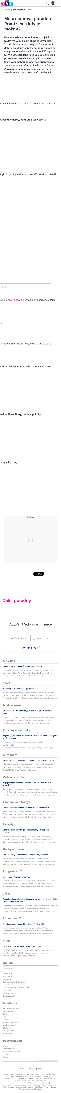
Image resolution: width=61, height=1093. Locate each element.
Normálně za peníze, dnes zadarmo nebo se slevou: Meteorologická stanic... (30, 792)
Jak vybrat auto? (9, 996)
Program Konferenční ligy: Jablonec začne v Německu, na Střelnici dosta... (30, 698)
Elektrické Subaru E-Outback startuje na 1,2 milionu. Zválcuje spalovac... (29, 764)
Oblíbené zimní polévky (13, 830)
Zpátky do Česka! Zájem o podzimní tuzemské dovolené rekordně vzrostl (29, 861)
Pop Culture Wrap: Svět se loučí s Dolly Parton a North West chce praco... (29, 881)
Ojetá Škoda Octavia (10, 993)
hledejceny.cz (8, 968)
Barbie (5, 1014)
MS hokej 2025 (9, 689)
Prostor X (7, 946)
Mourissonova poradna (13, 924)
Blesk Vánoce (9, 666)
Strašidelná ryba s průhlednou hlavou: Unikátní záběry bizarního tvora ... (29, 931)
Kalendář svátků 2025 (25, 666)
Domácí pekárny (31, 830)
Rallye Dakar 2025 (26, 761)
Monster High (8, 1011)
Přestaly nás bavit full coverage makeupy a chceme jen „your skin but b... (29, 886)
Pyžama (6, 1019)
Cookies (37, 1085)
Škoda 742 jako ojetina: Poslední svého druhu (19, 770)
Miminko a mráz (40, 736)
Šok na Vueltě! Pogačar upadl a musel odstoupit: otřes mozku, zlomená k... (30, 692)
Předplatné (29, 624)
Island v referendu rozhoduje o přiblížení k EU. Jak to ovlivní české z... (28, 817)
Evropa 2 (6, 1057)
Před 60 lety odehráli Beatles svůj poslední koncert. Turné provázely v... (28, 670)
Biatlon (20, 689)
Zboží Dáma (7, 976)
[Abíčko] (6, 6)
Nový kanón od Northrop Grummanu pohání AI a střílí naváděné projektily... (30, 795)
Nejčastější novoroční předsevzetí (17, 736)
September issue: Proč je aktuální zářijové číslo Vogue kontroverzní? (27, 883)
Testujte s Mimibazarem (11, 1008)
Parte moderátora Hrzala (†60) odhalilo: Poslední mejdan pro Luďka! (27, 720)
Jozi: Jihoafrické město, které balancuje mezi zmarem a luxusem (26, 858)
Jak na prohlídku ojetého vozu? (14, 982)
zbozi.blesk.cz (8, 979)
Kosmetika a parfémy (10, 1022)
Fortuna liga (36, 946)
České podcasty (9, 1049)
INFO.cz (40, 666)
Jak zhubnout (9, 711)
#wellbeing (18, 877)
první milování (15, 300)
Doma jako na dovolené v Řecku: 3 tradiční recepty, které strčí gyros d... (29, 842)
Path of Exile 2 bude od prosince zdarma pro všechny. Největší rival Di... (29, 933)
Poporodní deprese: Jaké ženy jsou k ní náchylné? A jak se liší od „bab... (29, 911)
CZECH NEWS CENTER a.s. (33, 1074)
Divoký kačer (23, 855)
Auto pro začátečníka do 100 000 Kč (16, 988)
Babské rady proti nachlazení (38, 899)
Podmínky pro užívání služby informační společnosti (30, 1083)
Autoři (14, 624)
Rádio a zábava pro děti (11, 1051)
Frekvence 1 (7, 1054)
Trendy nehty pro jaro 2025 (27, 711)
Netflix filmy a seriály (39, 855)
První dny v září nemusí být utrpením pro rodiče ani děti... (23, 742)
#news (27, 877)
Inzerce (46, 624)
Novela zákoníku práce (28, 808)
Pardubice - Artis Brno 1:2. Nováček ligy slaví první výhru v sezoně (27, 953)
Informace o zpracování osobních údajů (18, 1085)
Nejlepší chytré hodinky (13, 783)
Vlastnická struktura (10, 1087)
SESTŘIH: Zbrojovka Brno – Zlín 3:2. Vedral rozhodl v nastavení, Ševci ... (29, 950)
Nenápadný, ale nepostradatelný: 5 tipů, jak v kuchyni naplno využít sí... (28, 836)
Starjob (5, 1046)
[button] (58, 3)
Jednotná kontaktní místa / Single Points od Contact (37, 1087)
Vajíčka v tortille (8, 745)
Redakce (32, 1069)
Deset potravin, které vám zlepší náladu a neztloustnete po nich (26, 908)
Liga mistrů (29, 689)
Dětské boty (7, 1028)
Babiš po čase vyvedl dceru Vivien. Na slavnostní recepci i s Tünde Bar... (29, 676)
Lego (5, 1017)
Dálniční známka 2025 (45, 761)
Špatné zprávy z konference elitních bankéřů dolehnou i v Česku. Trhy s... (29, 814)
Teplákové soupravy (10, 1025)
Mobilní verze (42, 638)
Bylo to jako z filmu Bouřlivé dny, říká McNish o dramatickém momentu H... (29, 767)
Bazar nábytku (8, 1033)
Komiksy (28, 924)
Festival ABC (39, 924)
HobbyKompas (8, 985)
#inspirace (7, 877)
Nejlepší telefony (32, 783)
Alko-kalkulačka (10, 761)
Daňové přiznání (10, 808)
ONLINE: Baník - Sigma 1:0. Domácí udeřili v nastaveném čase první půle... (30, 695)
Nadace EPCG (45, 808)
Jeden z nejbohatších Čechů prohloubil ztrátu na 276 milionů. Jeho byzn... (29, 811)
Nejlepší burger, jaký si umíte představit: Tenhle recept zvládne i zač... (28, 839)
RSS (39, 1069)
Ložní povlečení (8, 1031)
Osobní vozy (7, 974)
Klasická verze (20, 638)
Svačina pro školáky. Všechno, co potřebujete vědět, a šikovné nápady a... (30, 748)
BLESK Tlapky (9, 855)
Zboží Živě (7, 971)
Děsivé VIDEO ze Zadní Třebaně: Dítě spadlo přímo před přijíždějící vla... (29, 717)
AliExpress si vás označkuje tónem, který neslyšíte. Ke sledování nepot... (29, 789)
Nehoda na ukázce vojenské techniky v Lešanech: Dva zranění (26, 723)
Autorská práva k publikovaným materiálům (30, 1081)
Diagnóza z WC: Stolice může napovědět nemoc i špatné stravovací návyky (30, 906)
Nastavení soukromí (48, 1085)
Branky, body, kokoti (21, 946)
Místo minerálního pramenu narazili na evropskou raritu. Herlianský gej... (29, 864)
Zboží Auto (7, 990)
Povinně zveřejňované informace (30, 1089)
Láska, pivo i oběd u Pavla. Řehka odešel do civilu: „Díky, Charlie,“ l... (28, 673)
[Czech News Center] (35, 647)
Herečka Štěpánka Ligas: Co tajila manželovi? (19, 956)
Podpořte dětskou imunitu (14, 899)
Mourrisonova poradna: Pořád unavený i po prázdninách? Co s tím (27, 928)
